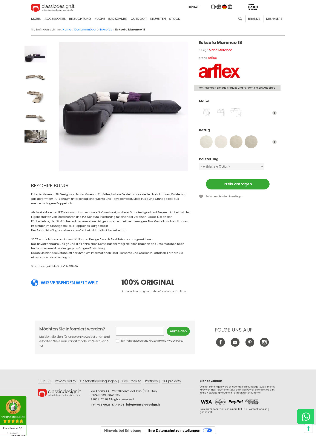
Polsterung (208, 159)
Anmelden (178, 331)
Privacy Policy (175, 340)
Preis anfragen (238, 184)
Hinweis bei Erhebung (122, 430)
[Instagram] (264, 345)
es (230, 7)
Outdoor (139, 18)
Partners (151, 381)
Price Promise (131, 381)
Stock (174, 18)
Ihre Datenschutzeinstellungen (174, 430)
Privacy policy (65, 381)
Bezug (204, 130)
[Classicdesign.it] (53, 8)
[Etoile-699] (221, 142)
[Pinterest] (249, 345)
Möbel (36, 18)
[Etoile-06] (251, 142)
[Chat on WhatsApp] (305, 416)
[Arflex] (219, 70)
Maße (204, 101)
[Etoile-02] (236, 142)
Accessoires (55, 18)
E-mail (141, 331)
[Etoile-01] (206, 142)
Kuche (100, 18)
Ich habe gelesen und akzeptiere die (152, 340)
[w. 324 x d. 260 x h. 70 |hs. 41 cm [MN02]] (221, 113)
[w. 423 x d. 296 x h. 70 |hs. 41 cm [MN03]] (236, 113)
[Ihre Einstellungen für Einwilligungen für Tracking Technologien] (308, 428)
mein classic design (252, 7)
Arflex (212, 57)
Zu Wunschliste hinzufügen (224, 196)
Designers (274, 18)
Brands (254, 18)
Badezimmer (117, 18)
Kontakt (194, 7)
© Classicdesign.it (64, 393)
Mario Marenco (220, 50)
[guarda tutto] (274, 113)
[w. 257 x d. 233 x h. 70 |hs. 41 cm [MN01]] (206, 113)
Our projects (171, 381)
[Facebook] (220, 345)
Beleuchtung (80, 18)
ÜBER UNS (44, 381)
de (224, 7)
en (218, 7)
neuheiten (158, 18)
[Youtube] (235, 345)
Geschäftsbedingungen (98, 381)
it (213, 7)
